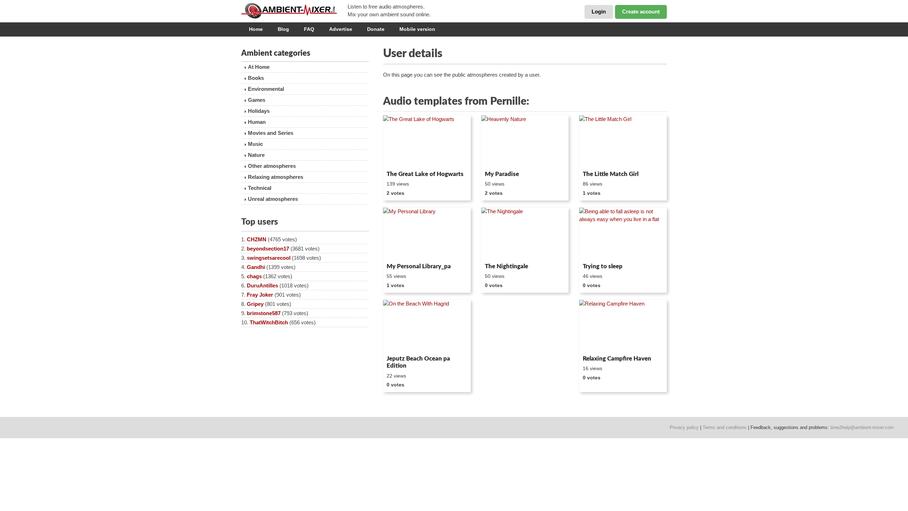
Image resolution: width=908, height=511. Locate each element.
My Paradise (502, 174)
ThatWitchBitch (269, 322)
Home (256, 29)
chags (254, 276)
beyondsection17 (268, 249)
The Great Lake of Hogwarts (425, 174)
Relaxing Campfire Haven (617, 359)
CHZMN (256, 239)
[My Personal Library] (427, 234)
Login (599, 12)
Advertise (340, 29)
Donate (375, 29)
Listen (400, 158)
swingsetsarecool (268, 258)
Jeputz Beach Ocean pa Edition (418, 362)
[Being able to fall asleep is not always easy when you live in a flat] (623, 234)
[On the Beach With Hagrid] (427, 326)
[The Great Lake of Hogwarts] (427, 141)
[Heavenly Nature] (525, 141)
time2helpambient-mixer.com (862, 427)
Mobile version (417, 29)
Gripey (255, 304)
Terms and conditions (725, 427)
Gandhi (256, 267)
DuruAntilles (262, 285)
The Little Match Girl (610, 174)
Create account (641, 12)
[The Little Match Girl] (623, 141)
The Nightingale (506, 266)
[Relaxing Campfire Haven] (623, 326)
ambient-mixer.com (294, 10)
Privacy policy (684, 427)
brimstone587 (264, 313)
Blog (283, 29)
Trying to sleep (602, 266)
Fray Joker (260, 295)
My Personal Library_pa (419, 266)
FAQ (309, 29)
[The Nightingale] (525, 234)
